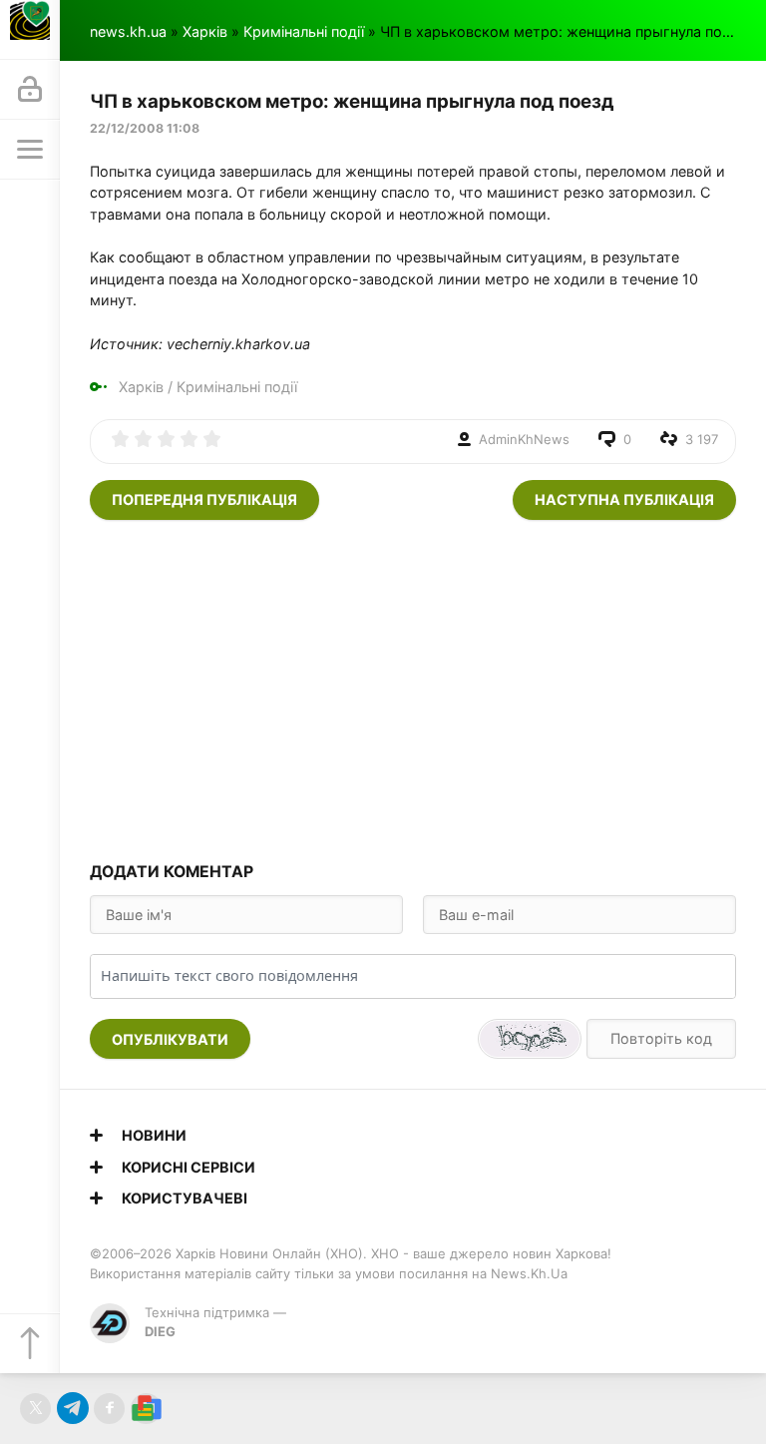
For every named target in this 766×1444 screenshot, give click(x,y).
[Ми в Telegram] (72, 1408)
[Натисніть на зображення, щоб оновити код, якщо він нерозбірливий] (529, 1039)
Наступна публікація (624, 499)
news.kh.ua (128, 31)
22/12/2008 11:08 (144, 128)
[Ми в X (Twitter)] (35, 1408)
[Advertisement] (413, 689)
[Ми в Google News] (146, 1408)
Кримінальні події (303, 31)
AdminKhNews (524, 439)
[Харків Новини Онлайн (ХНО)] (30, 30)
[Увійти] (30, 90)
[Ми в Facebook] (109, 1408)
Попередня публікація (204, 499)
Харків (205, 31)
